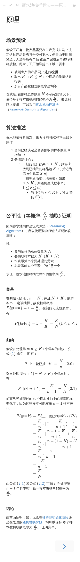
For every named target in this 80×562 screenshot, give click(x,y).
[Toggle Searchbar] (17, 5)
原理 (12, 19)
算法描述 (16, 127)
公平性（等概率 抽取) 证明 (39, 215)
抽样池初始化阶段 (55, 517)
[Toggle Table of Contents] (4, 5)
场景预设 (16, 39)
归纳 (10, 339)
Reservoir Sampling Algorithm (32, 109)
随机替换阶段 (32, 522)
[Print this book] (74, 5)
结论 (10, 508)
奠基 (10, 289)
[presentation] (24, 76)
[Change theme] (10, 5)
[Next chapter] (64, 546)
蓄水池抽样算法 (47, 104)
